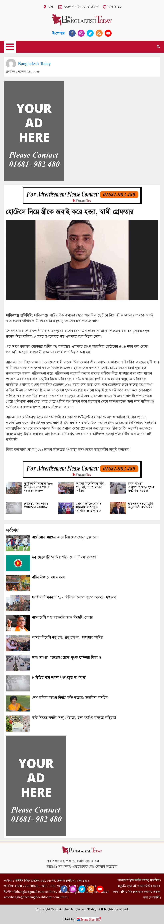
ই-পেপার (58, 33)
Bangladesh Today (34, 63)
